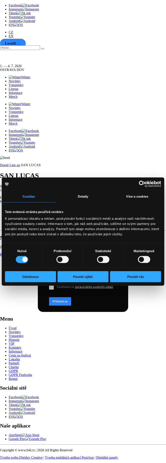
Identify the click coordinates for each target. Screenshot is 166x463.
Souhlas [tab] (28, 196)
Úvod (12, 328)
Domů (4, 165)
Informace (15, 93)
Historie (14, 340)
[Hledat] (42, 48)
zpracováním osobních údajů (94, 287)
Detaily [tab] (83, 196)
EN (11, 36)
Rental (13, 379)
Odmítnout (30, 277)
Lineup (13, 89)
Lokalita (14, 359)
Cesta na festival (20, 355)
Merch (13, 96)
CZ (11, 32)
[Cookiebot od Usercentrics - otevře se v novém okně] (142, 184)
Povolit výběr (83, 277)
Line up (15, 165)
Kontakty (15, 347)
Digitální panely (107, 457)
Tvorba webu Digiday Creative (21, 457)
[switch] (62, 259)
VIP (11, 343)
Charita (14, 367)
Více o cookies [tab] (137, 196)
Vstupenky (16, 85)
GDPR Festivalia (20, 375)
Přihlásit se (60, 301)
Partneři (14, 363)
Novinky (15, 81)
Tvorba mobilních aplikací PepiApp (69, 457)
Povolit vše (135, 277)
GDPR (13, 371)
